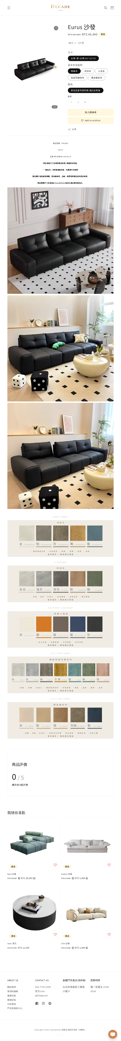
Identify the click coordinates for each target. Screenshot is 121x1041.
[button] (9, 8)
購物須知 (11, 1000)
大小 (70, 52)
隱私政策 (60, 1035)
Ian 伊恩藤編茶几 (22, 1033)
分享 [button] (74, 129)
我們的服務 (12, 991)
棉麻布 (74, 71)
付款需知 (11, 1004)
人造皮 (101, 71)
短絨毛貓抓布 (77, 77)
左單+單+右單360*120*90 (83, 58)
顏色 (70, 84)
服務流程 (11, 995)
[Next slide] (56, 67)
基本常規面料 (75, 65)
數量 (70, 96)
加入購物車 (91, 112)
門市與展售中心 (14, 1008)
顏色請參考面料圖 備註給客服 (85, 90)
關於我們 (11, 987)
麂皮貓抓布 (96, 77)
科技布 (88, 71)
